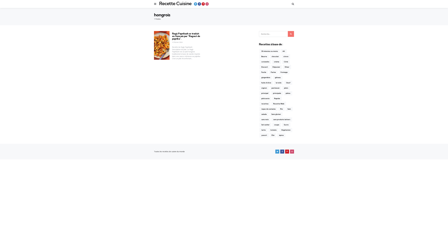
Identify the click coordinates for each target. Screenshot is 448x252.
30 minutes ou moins (269, 51)
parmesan (275, 88)
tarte (263, 130)
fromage (284, 72)
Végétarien (285, 130)
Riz (281, 109)
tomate (273, 130)
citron (285, 56)
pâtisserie (265, 98)
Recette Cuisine (175, 3)
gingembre (265, 77)
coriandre (265, 62)
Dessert (264, 67)
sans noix (265, 119)
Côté (286, 62)
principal (264, 93)
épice (281, 135)
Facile (263, 72)
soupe (276, 125)
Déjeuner (276, 67)
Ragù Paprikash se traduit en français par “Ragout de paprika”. (186, 36)
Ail (284, 51)
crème (276, 62)
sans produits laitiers (281, 119)
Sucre (286, 125)
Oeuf (288, 83)
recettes (265, 104)
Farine (273, 72)
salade (264, 114)
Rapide (277, 98)
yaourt (264, 135)
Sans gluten (276, 114)
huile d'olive (266, 83)
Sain (289, 109)
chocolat (275, 56)
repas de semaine (268, 109)
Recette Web (278, 104)
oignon (264, 88)
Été (273, 135)
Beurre (264, 56)
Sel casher (265, 125)
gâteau (278, 77)
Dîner (287, 67)
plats (286, 88)
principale (277, 93)
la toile (278, 83)
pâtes (288, 93)
